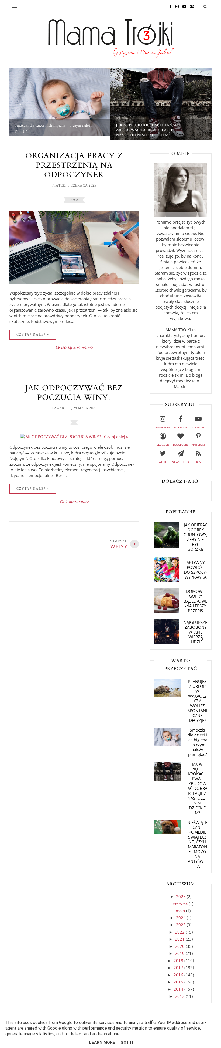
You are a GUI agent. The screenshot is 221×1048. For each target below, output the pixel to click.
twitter (162, 462)
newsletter (180, 462)
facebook (180, 427)
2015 (179, 982)
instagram (162, 427)
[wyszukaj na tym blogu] (205, 6)
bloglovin (180, 445)
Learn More (102, 1042)
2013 (180, 996)
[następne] (201, 104)
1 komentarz (77, 501)
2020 (180, 946)
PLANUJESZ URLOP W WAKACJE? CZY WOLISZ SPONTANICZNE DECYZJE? (197, 701)
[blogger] (190, 6)
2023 (181, 924)
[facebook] (169, 6)
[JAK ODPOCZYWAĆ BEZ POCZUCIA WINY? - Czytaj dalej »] (74, 436)
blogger (163, 445)
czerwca (181, 904)
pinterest (198, 445)
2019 (180, 953)
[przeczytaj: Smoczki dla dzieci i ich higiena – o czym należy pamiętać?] (167, 744)
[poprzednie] (20, 104)
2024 (181, 917)
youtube (198, 427)
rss (198, 462)
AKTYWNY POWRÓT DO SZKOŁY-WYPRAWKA (195, 570)
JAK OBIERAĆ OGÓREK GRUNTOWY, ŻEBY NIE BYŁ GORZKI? (195, 537)
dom (74, 200)
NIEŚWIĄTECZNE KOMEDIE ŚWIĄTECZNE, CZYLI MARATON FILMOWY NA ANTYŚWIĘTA (197, 844)
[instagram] (176, 6)
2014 (179, 989)
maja (181, 910)
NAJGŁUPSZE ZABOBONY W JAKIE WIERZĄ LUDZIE (195, 632)
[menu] (14, 6)
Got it (127, 1042)
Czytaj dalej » (32, 334)
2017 (179, 967)
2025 (181, 896)
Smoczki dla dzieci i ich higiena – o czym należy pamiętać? (197, 742)
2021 (180, 939)
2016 (179, 975)
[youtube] (183, 6)
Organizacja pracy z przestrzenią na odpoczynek (74, 165)
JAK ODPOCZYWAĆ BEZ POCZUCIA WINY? (74, 393)
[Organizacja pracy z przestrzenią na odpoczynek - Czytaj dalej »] (74, 282)
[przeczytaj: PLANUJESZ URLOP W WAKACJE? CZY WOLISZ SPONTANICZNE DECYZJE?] (167, 695)
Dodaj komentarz (77, 347)
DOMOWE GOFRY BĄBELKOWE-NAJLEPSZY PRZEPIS (195, 601)
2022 (180, 932)
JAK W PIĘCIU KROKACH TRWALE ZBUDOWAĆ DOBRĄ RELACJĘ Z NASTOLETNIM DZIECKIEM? (197, 788)
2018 (179, 960)
